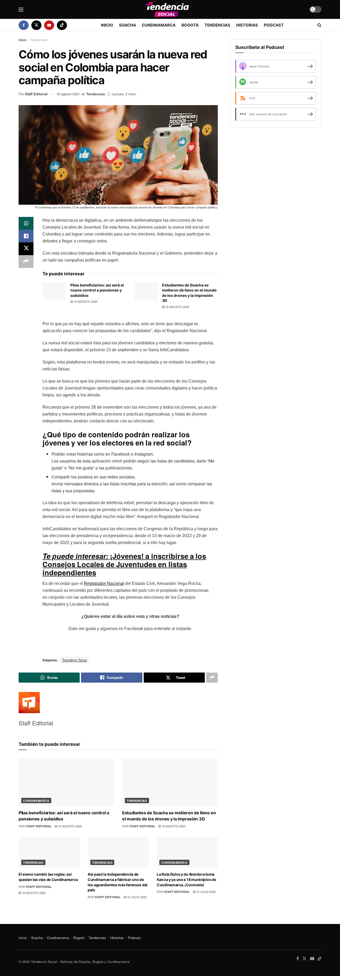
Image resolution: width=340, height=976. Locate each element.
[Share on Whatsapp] (26, 223)
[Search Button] (319, 25)
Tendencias (217, 25)
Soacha (127, 25)
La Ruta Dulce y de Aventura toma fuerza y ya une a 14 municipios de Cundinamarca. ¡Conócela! (186, 879)
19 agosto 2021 (68, 93)
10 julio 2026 (205, 891)
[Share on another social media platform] (26, 261)
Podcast (274, 25)
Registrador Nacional (104, 583)
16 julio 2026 (136, 897)
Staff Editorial (36, 93)
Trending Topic (74, 660)
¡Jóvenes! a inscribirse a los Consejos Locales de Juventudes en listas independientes (124, 564)
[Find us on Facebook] (24, 25)
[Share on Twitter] (26, 248)
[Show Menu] (21, 9)
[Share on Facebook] (26, 236)
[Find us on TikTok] (62, 25)
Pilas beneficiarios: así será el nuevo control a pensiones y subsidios (97, 290)
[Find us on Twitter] (36, 25)
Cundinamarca (159, 25)
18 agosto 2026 (85, 301)
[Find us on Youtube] (49, 25)
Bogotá (190, 25)
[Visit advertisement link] (275, 184)
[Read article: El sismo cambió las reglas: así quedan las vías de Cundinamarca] (49, 852)
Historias (247, 25)
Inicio (107, 25)
